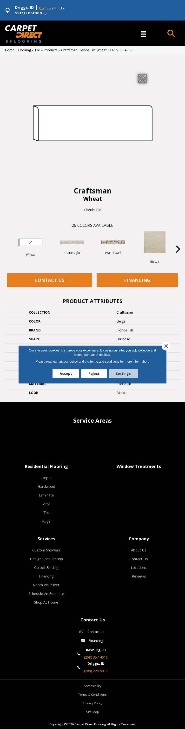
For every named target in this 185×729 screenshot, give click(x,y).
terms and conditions (104, 361)
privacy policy (68, 361)
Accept (66, 373)
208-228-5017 (53, 8)
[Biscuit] (154, 242)
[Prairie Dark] (113, 242)
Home (9, 50)
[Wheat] (30, 242)
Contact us (95, 631)
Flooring (24, 50)
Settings (123, 373)
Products (51, 50)
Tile (37, 50)
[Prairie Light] (71, 242)
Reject (93, 373)
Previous (7, 242)
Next (177, 242)
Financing (137, 280)
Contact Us (49, 280)
